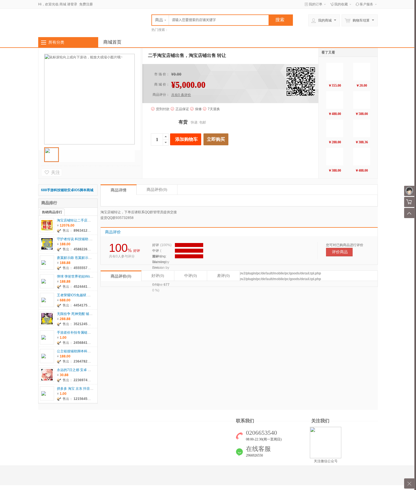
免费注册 (86, 4)
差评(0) (223, 276)
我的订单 (315, 4)
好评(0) (157, 276)
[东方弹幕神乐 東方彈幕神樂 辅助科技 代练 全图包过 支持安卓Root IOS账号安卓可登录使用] (361, 100)
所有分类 (56, 42)
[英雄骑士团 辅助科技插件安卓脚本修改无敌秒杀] (361, 156)
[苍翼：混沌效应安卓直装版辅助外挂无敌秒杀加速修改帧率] (361, 128)
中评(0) (190, 276)
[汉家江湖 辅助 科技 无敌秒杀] (334, 156)
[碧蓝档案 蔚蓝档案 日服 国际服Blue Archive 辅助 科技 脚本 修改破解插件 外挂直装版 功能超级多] (334, 100)
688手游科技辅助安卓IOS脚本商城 (67, 190)
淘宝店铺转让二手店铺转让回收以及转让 (87, 220)
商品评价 (157, 190)
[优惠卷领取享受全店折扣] (361, 71)
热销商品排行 (52, 212)
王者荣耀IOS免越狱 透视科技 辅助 (82, 295)
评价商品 (340, 252)
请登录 (72, 4)
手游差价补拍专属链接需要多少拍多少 (86, 333)
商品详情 (118, 190)
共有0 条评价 (181, 95)
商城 (62, 4)
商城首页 (112, 42)
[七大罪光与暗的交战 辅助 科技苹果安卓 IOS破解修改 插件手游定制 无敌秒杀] (334, 128)
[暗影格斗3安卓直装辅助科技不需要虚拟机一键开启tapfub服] (334, 71)
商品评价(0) (121, 276)
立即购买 (216, 139)
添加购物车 (186, 139)
